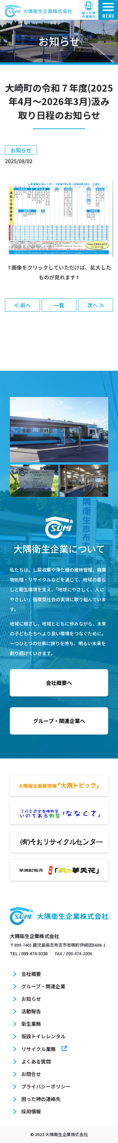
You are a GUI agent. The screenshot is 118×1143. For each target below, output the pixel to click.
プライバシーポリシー (45, 1086)
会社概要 (31, 973)
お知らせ (31, 998)
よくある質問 (36, 1061)
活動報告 (31, 1011)
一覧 (59, 305)
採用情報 (31, 1111)
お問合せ (31, 1073)
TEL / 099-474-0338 (29, 953)
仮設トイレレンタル (43, 1036)
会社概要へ (59, 683)
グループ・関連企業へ (59, 721)
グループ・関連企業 (43, 986)
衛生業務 (31, 1023)
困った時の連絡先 (41, 1098)
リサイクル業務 (38, 1048)
